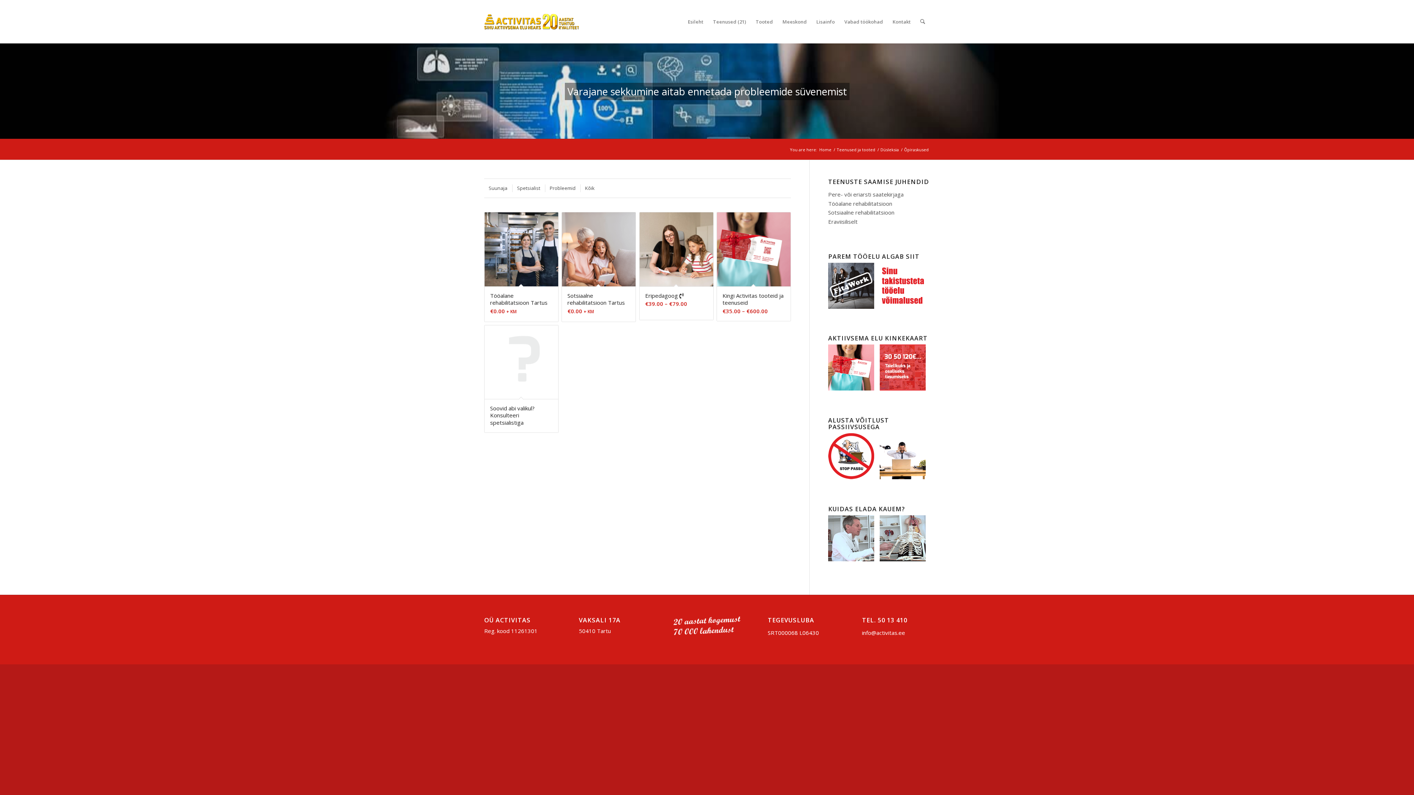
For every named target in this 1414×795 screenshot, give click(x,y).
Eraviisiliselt (843, 221)
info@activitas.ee (883, 632)
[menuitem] (695, 21)
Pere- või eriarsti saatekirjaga (866, 194)
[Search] (922, 21)
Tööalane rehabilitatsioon (860, 203)
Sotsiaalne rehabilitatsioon (861, 212)
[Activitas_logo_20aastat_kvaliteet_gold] (531, 21)
